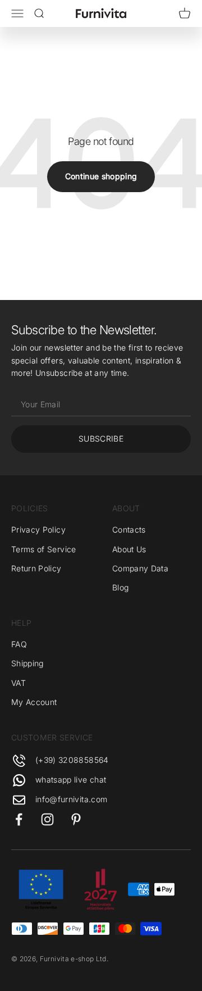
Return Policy (36, 568)
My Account (34, 702)
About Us (129, 549)
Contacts (129, 529)
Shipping (27, 663)
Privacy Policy (38, 529)
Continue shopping (101, 176)
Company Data (140, 568)
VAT (18, 683)
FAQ (19, 644)
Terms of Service (43, 549)
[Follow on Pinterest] (76, 819)
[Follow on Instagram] (47, 819)
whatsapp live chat (70, 779)
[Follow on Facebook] (18, 819)
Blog (120, 587)
